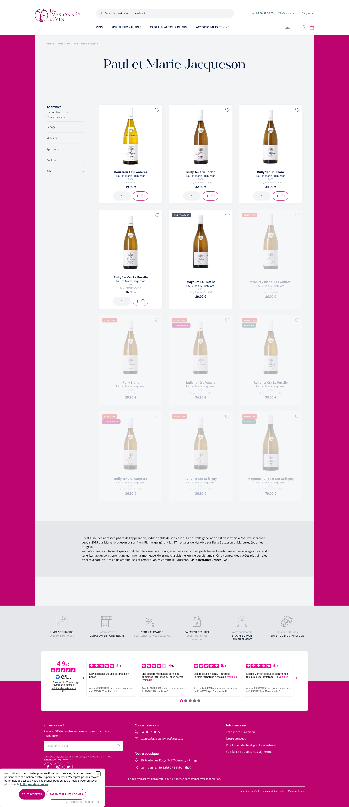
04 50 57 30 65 (265, 13)
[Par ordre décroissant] (67, 112)
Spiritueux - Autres (126, 27)
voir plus (147, 680)
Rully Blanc (131, 383)
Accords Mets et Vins (212, 27)
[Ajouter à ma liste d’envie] (157, 110)
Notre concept (236, 739)
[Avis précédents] (83, 678)
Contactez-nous (289, 13)
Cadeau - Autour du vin (168, 27)
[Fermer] (98, 774)
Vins (99, 27)
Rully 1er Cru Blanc (270, 172)
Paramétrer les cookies (66, 794)
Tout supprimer (57, 117)
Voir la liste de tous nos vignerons (249, 752)
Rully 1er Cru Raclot (200, 172)
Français (306, 13)
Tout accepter (32, 794)
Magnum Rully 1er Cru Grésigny (271, 479)
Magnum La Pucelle (200, 282)
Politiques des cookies (34, 784)
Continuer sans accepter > (84, 802)
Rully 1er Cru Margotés (130, 479)
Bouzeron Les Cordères (130, 172)
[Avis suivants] (296, 678)
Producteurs (63, 43)
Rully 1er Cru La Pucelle (131, 277)
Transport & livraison (240, 732)
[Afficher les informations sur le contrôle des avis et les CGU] (77, 682)
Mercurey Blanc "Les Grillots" (271, 282)
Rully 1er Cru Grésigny (201, 479)
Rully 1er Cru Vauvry (200, 383)
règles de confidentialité (92, 756)
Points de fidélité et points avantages (251, 745)
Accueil (50, 43)
